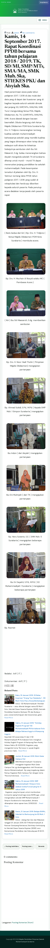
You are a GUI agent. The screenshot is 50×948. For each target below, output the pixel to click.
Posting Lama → (27, 846)
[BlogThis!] (8, 685)
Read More (8, 718)
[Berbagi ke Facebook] (12, 685)
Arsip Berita (44, 2)
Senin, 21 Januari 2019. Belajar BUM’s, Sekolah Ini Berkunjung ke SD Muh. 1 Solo (30, 814)
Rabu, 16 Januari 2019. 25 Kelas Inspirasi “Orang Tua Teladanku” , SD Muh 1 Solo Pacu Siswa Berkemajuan (30, 698)
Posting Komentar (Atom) (22, 922)
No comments (29, 33)
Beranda (41, 846)
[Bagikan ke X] (10, 685)
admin (16, 33)
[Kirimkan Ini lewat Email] (5, 685)
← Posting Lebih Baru (11, 846)
